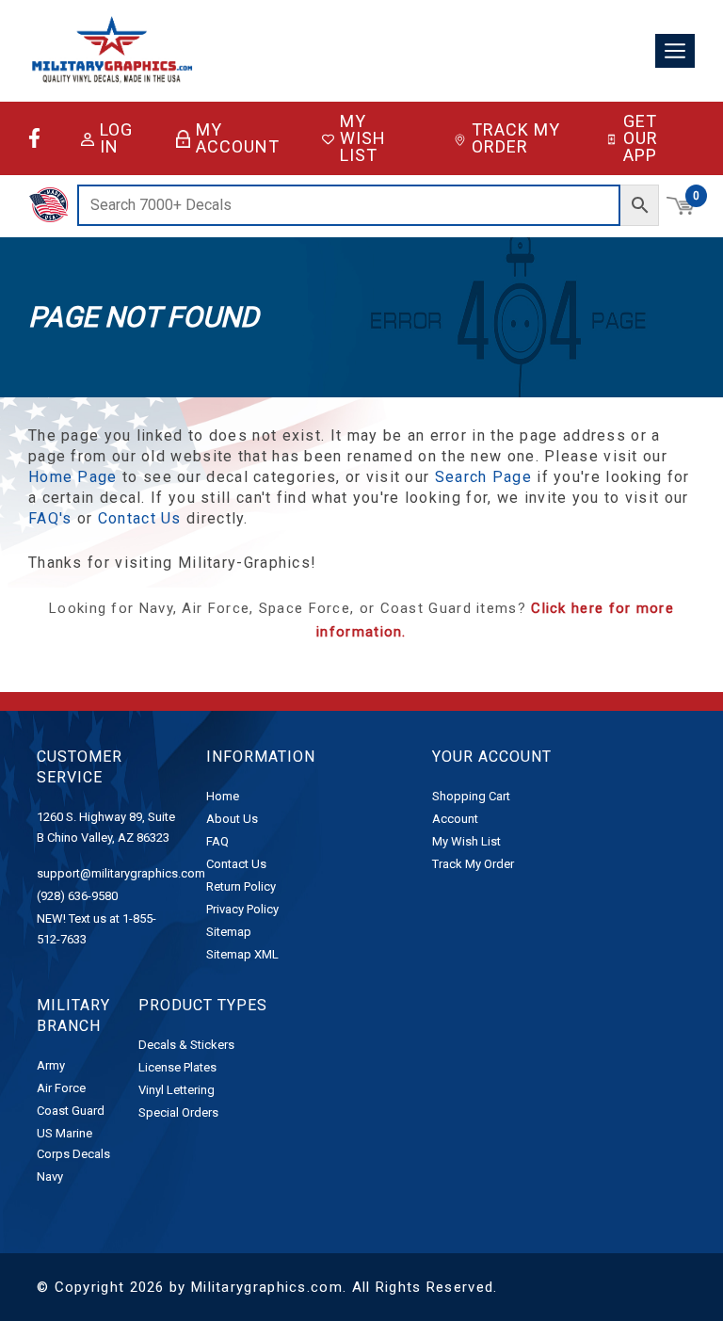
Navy (50, 1176)
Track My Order (516, 138)
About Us (232, 819)
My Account (238, 138)
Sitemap (228, 932)
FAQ (217, 841)
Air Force (61, 1088)
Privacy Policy (242, 909)
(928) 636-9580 (77, 896)
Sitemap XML (242, 954)
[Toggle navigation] (675, 51)
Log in (116, 138)
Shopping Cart (471, 796)
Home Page (73, 477)
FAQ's (50, 518)
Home (222, 796)
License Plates (177, 1067)
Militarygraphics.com (267, 1287)
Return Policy (241, 886)
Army (51, 1065)
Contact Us (140, 518)
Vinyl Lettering (176, 1090)
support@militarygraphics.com (121, 873)
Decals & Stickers (186, 1045)
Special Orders (178, 1112)
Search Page (483, 477)
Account (455, 819)
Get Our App (640, 138)
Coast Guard (70, 1111)
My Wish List (363, 138)
